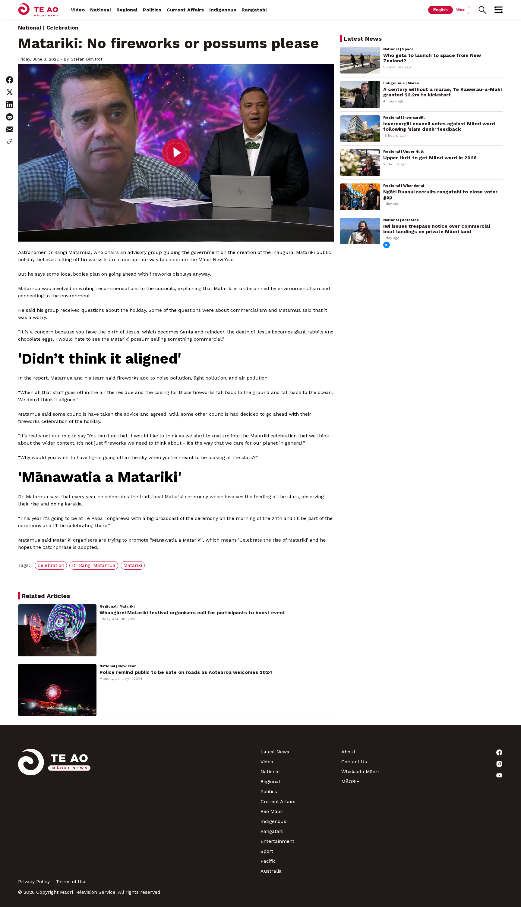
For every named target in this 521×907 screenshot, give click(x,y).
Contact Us (354, 762)
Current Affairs (185, 10)
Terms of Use (71, 881)
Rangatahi (254, 10)
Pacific (268, 861)
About (348, 752)
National (100, 10)
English (440, 10)
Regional (126, 10)
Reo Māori (271, 811)
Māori (460, 10)
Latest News (274, 752)
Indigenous (222, 10)
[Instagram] (462, 764)
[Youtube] (462, 775)
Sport (266, 851)
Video (78, 10)
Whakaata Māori (360, 771)
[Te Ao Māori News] (54, 811)
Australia (271, 871)
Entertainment (277, 841)
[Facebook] (462, 752)
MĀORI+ (350, 781)
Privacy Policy (34, 881)
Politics (152, 10)
